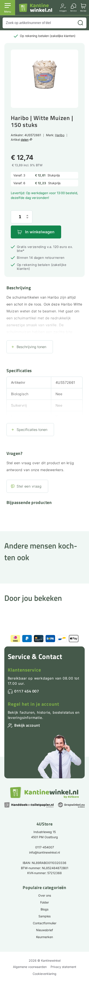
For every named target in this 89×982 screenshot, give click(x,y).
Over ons (44, 895)
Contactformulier (44, 923)
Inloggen (63, 11)
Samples (44, 916)
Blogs (44, 909)
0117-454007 (44, 847)
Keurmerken (44, 937)
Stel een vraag (29, 486)
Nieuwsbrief (44, 930)
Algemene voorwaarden (30, 967)
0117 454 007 (26, 691)
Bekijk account (27, 725)
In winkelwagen (39, 232)
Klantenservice (24, 669)
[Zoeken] (80, 23)
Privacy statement (63, 967)
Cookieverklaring (44, 974)
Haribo (59, 135)
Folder (44, 902)
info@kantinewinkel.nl (44, 852)
